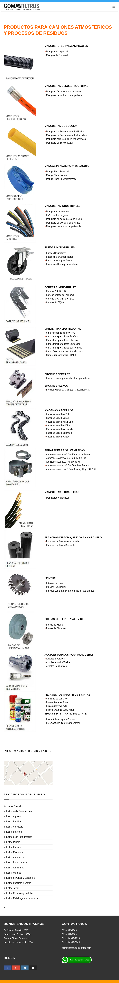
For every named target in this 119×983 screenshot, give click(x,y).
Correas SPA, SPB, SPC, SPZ (60, 298)
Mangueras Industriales (58, 211)
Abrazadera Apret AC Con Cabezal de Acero (68, 454)
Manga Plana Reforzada (58, 171)
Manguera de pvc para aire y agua (63, 222)
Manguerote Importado (57, 51)
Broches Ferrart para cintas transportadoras (68, 378)
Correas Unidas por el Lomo (60, 295)
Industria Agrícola (12, 816)
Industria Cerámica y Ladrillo (18, 893)
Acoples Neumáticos (56, 666)
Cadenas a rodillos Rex (57, 436)
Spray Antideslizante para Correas (63, 723)
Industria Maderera (13, 852)
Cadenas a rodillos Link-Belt (60, 421)
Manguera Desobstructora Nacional (64, 91)
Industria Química (12, 872)
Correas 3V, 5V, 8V (55, 302)
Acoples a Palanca (55, 658)
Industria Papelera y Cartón (17, 883)
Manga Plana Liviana (56, 175)
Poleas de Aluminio (56, 628)
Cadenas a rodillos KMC (58, 418)
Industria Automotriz (14, 857)
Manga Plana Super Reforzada (61, 179)
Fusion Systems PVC (56, 706)
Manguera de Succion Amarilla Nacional (66, 131)
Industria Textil (11, 888)
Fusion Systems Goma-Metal (60, 709)
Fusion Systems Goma (57, 702)
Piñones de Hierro (55, 583)
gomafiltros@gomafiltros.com (76, 948)
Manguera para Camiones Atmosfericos (66, 139)
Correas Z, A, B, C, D (56, 291)
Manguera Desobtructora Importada (64, 95)
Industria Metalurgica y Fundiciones (22, 898)
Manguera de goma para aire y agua (64, 219)
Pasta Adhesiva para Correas (60, 719)
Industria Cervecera (13, 826)
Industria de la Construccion (18, 811)
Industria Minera (12, 842)
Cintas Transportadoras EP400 (61, 355)
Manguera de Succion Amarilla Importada (67, 135)
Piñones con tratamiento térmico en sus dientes (70, 590)
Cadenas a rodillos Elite (58, 425)
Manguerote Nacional (57, 55)
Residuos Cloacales (13, 806)
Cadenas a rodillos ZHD (58, 414)
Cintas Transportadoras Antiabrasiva (64, 351)
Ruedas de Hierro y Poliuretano (61, 264)
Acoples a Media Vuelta (58, 662)
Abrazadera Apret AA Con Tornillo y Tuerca (67, 465)
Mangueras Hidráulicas (57, 497)
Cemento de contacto (57, 698)
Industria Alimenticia (14, 867)
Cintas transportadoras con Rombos (64, 347)
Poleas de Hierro (54, 624)
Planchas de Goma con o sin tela (62, 541)
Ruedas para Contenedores (59, 256)
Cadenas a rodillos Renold (59, 433)
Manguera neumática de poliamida (63, 226)
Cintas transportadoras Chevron (62, 340)
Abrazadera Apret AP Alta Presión (63, 461)
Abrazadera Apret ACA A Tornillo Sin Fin (66, 458)
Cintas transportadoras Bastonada (63, 344)
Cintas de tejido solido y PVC (60, 332)
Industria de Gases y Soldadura (19, 877)
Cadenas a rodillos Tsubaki (59, 429)
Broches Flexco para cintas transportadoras (68, 389)
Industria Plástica (12, 847)
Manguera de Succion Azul (59, 142)
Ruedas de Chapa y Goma (59, 260)
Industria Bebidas (12, 821)
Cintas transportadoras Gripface (62, 336)
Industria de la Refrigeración (18, 837)
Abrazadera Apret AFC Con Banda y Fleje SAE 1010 (71, 469)
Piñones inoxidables (56, 587)
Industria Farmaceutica (15, 862)
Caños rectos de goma (57, 215)
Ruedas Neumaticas (56, 253)
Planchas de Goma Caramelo (60, 545)
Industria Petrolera (13, 831)
